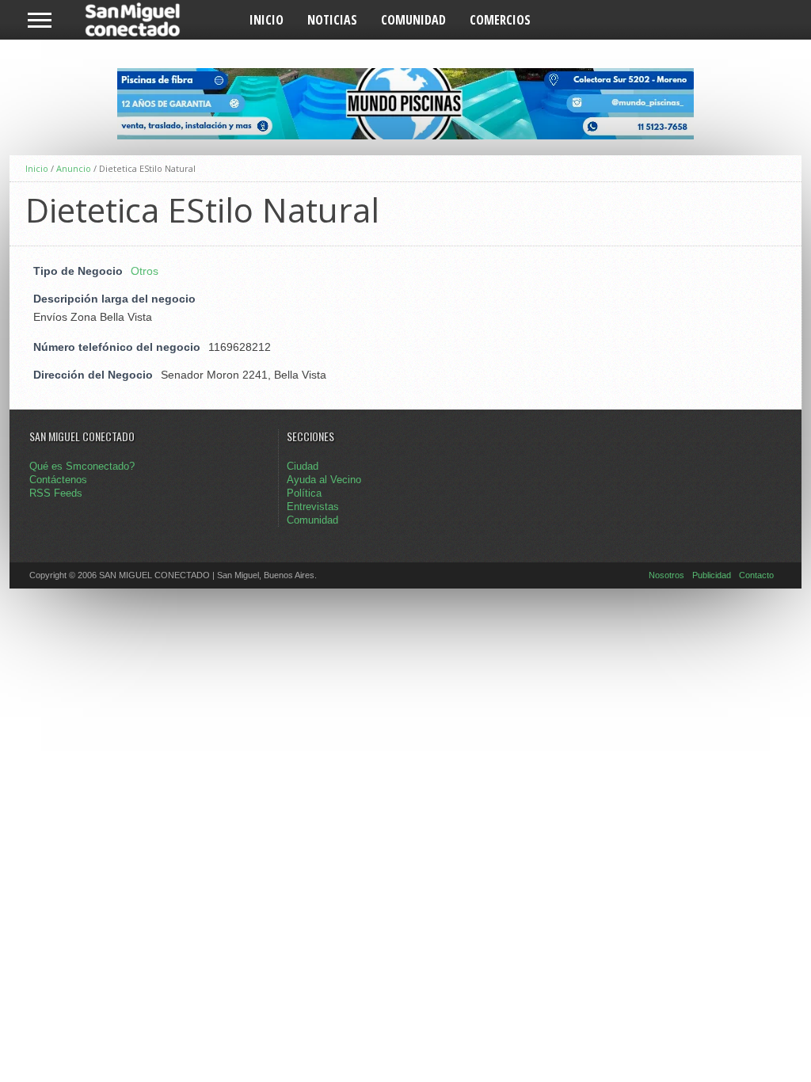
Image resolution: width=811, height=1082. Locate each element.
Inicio (266, 20)
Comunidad (413, 20)
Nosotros (666, 575)
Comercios (500, 20)
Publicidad (711, 575)
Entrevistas (313, 506)
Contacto (756, 575)
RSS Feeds (55, 493)
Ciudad (302, 466)
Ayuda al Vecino (324, 480)
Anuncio (73, 168)
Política (304, 493)
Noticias (332, 20)
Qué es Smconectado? (82, 466)
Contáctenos (58, 480)
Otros (144, 271)
